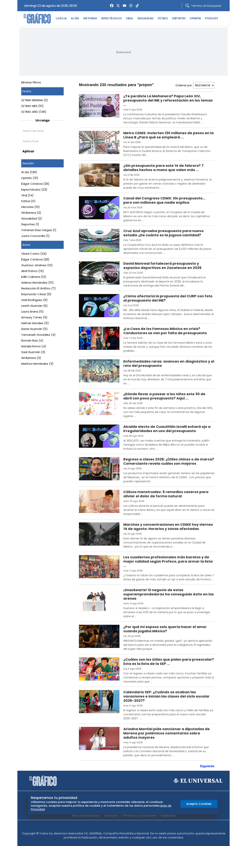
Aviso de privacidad (86, 815)
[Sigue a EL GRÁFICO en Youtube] (127, 827)
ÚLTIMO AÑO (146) (33, 112)
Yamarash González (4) (38, 335)
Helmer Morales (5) (35, 323)
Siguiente (207, 766)
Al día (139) (29, 172)
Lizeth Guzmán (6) (34, 306)
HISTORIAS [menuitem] (90, 18)
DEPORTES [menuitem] (178, 18)
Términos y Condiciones (139, 815)
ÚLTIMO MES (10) (32, 106)
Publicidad (168, 815)
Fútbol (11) (28, 201)
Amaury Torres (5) (34, 317)
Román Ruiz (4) (32, 340)
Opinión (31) (29, 178)
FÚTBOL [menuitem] (163, 18)
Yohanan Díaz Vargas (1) (38, 230)
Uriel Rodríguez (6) (34, 300)
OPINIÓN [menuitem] (195, 18)
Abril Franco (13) (32, 271)
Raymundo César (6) (36, 294)
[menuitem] (111, 5)
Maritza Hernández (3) (37, 364)
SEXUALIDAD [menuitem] (145, 18)
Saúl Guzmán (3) (33, 352)
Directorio (111, 815)
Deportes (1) (30, 224)
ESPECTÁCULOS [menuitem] (111, 18)
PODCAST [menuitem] (211, 18)
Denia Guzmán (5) (34, 329)
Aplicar (28, 151)
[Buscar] (187, 5)
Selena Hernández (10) (37, 283)
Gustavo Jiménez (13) (37, 265)
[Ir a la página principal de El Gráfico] (37, 18)
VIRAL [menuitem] (129, 18)
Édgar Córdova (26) (35, 184)
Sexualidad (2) (31, 218)
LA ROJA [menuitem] (61, 18)
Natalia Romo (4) (33, 346)
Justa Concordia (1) (35, 236)
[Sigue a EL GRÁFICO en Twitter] (122, 827)
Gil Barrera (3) (31, 213)
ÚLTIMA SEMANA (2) (34, 100)
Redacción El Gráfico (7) (38, 288)
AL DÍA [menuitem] (75, 18)
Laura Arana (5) (32, 311)
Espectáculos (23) (34, 189)
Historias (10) (30, 207)
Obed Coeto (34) (34, 254)
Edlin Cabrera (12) (33, 277)
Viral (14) (27, 195)
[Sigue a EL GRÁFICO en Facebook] (119, 827)
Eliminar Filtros (31, 82)
